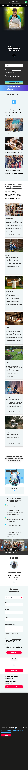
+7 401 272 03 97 (15, 577)
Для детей (18, 234)
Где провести (19, 5)
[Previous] (6, 478)
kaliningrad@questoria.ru (10, 681)
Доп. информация (10, 624)
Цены (13, 5)
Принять (6, 735)
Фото (8, 5)
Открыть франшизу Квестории (14, 686)
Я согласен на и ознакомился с (13, 71)
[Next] (22, 478)
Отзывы (25, 5)
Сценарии (3, 5)
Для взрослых (11, 234)
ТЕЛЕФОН (7, 63)
